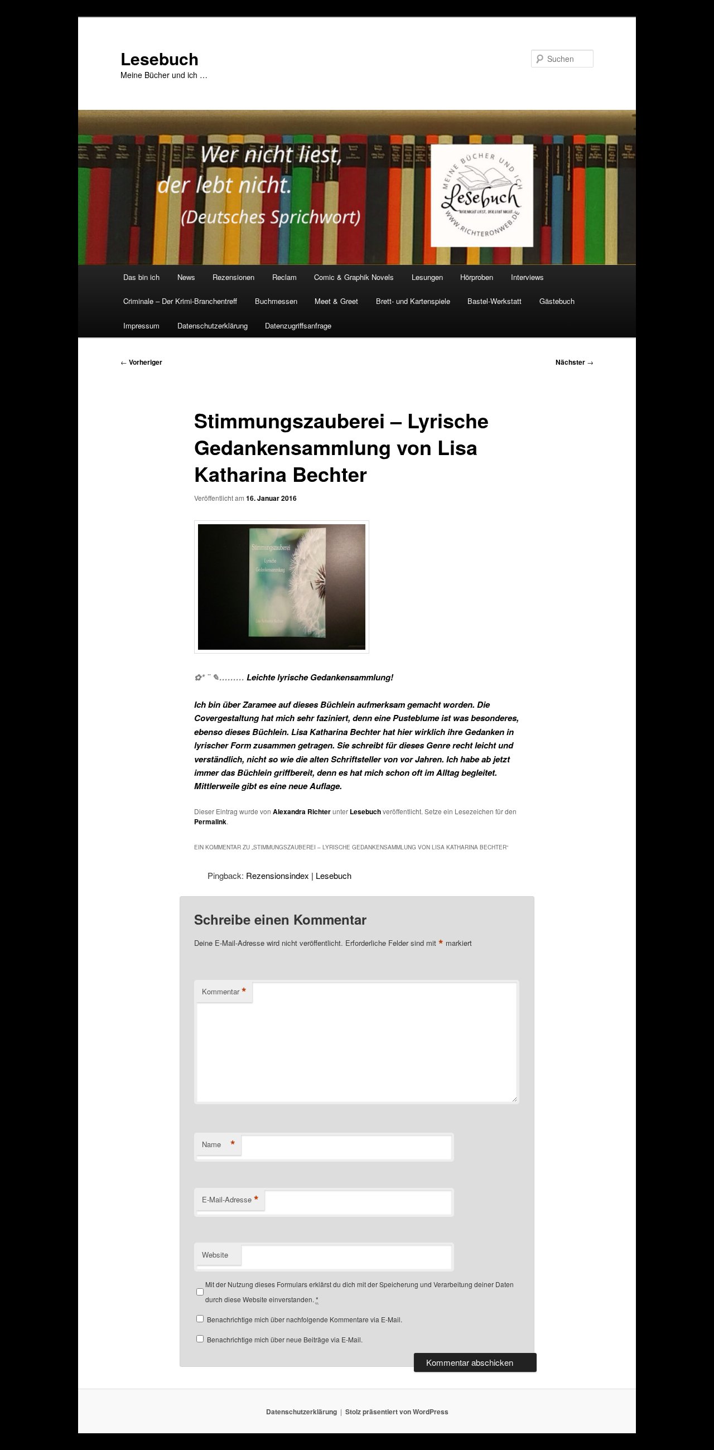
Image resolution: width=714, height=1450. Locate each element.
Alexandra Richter (302, 811)
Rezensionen (233, 277)
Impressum (141, 325)
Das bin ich (141, 277)
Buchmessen (276, 301)
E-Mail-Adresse (230, 1200)
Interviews (527, 277)
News (186, 277)
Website (215, 1254)
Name (218, 1144)
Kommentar (224, 991)
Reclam (284, 277)
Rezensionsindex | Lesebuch (298, 875)
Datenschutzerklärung (212, 325)
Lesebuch (159, 58)
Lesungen (427, 277)
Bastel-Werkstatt (494, 301)
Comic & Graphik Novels (354, 277)
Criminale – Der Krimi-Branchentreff (180, 301)
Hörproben (476, 277)
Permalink (210, 821)
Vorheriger (141, 362)
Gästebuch (557, 301)
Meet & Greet (336, 301)
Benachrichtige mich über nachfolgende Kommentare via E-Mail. (304, 1319)
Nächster (575, 362)
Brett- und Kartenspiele (413, 301)
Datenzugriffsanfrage (298, 325)
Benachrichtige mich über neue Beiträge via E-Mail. (285, 1339)
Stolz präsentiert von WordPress (396, 1411)
